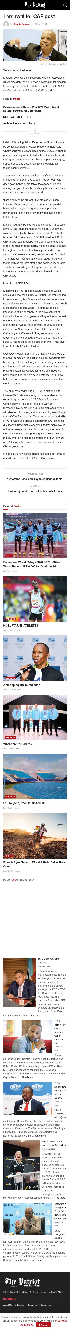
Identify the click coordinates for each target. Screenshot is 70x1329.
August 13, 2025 (12, 808)
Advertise (19, 1304)
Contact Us (46, 1304)
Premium (10, 619)
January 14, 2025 (12, 871)
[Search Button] (65, 5)
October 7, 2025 (12, 748)
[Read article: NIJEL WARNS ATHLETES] (35, 599)
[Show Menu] (4, 5)
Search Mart (56, 1292)
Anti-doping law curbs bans (19, 123)
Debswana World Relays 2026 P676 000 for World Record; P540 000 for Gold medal (31, 109)
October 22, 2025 (13, 689)
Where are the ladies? (17, 744)
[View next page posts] (37, 131)
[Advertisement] (35, 917)
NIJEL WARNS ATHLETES (18, 117)
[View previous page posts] (32, 131)
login (13, 879)
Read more (35, 1015)
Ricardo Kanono (21, 23)
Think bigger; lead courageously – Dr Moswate (60, 1090)
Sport (9, 555)
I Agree (43, 1324)
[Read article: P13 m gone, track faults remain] (35, 777)
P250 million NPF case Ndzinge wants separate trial (60, 1032)
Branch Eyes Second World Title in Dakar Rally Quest (34, 864)
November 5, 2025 (13, 630)
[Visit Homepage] (35, 5)
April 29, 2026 (11, 571)
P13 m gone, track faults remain (24, 803)
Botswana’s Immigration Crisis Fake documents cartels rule (60, 1211)
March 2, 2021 (42, 23)
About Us (7, 1304)
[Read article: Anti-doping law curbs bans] (35, 658)
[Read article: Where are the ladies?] (35, 717)
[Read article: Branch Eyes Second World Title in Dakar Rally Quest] (35, 836)
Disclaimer (33, 1304)
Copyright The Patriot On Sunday (24, 1292)
